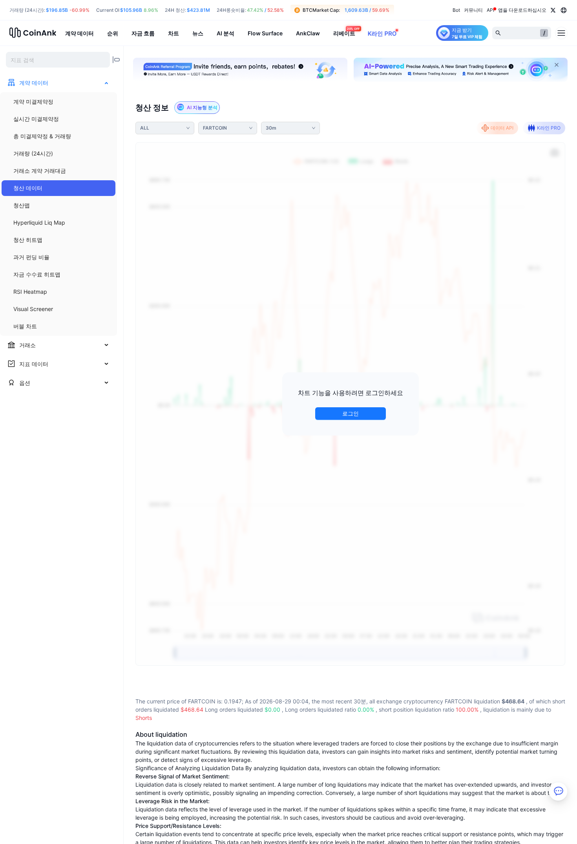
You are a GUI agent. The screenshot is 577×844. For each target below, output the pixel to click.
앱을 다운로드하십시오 (522, 10)
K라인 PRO (549, 128)
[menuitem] (58, 102)
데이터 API (502, 128)
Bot (456, 10)
